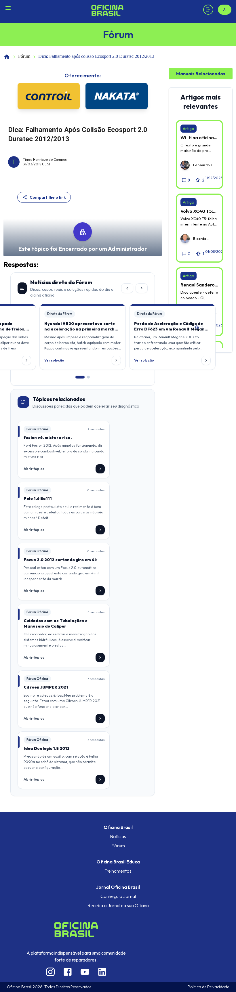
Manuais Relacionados (200, 74)
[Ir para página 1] (80, 377)
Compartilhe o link (48, 197)
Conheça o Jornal (118, 896)
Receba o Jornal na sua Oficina (118, 905)
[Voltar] (127, 288)
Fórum (24, 56)
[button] (82, 337)
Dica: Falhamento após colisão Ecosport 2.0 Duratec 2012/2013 (96, 56)
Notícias (118, 836)
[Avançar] (142, 288)
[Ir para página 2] (88, 377)
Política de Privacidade (208, 986)
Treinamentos (118, 871)
